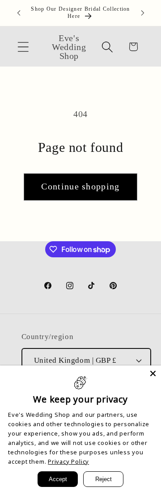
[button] (23, 46)
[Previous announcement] (19, 13)
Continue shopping (80, 186)
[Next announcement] (143, 13)
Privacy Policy (68, 461)
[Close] (152, 373)
